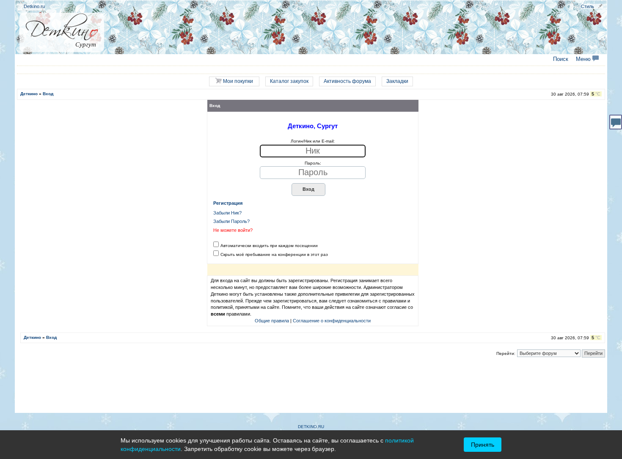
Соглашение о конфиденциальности (332, 320)
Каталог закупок (289, 81)
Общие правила (272, 320)
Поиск (560, 59)
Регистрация (227, 203)
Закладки (397, 81)
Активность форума (347, 81)
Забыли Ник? (227, 212)
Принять (482, 444)
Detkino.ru (34, 6)
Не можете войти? (233, 230)
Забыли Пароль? (231, 221)
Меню (584, 59)
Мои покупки (237, 81)
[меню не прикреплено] (600, 6)
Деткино (29, 93)
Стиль (587, 6)
